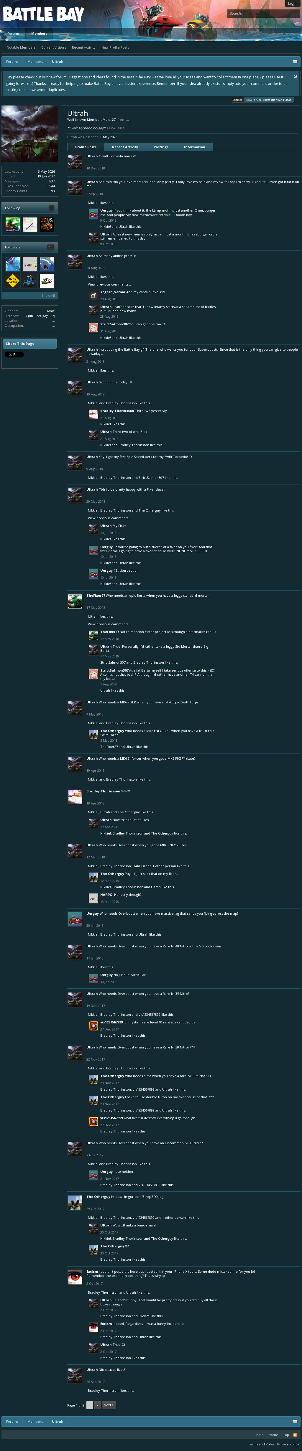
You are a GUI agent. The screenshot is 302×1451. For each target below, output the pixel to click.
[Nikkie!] (30, 225)
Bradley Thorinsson (121, 403)
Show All (48, 295)
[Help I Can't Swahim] (47, 264)
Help (260, 1434)
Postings (161, 147)
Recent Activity (84, 47)
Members (39, 33)
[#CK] (30, 281)
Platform (24, 14)
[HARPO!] (30, 264)
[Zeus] (47, 225)
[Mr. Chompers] (13, 281)
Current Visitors (53, 47)
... (53, 320)
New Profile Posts (115, 47)
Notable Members (21, 47)
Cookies (237, 100)
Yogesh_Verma (112, 292)
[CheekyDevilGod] (13, 264)
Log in (293, 3)
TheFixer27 (95, 595)
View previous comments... (109, 284)
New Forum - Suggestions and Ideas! (269, 100)
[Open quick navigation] (295, 61)
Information (194, 147)
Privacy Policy (288, 1444)
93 (53, 191)
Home (273, 1434)
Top (286, 1434)
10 (50, 247)
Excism (92, 1271)
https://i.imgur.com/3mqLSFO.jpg (137, 1196)
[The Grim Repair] (13, 225)
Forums (13, 33)
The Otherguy (150, 510)
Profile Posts (85, 147)
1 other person (164, 866)
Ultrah (92, 156)
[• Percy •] (47, 281)
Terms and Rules (261, 1444)
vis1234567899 (149, 1014)
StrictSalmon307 (114, 324)
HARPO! (139, 866)
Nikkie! (93, 202)
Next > (109, 1405)
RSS (295, 1434)
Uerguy (106, 210)
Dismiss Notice (295, 77)
